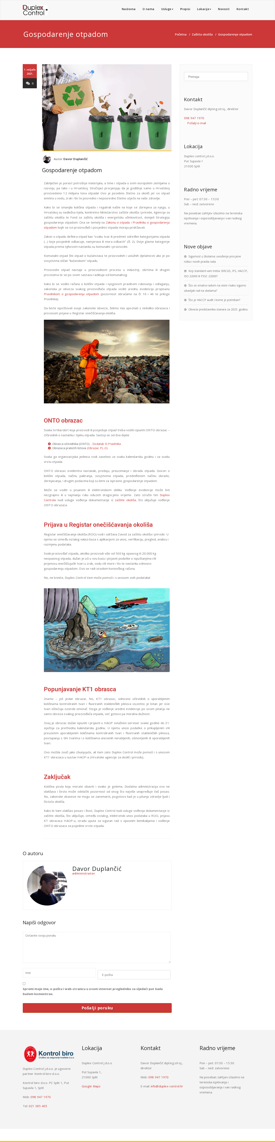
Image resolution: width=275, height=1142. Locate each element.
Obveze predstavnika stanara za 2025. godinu (218, 309)
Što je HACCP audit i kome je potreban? (214, 300)
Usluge (166, 9)
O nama (148, 9)
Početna (181, 34)
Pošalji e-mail (196, 123)
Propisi (185, 9)
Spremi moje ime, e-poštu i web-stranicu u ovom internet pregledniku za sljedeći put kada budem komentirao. (93, 991)
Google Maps (91, 1086)
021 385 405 (38, 1106)
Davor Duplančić (75, 159)
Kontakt (243, 9)
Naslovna (129, 9)
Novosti (224, 9)
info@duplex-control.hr (167, 1086)
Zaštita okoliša (202, 34)
